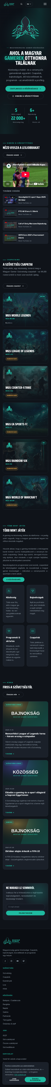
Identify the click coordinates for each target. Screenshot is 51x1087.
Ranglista (6, 1004)
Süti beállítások (9, 1047)
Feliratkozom (25, 913)
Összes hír (12, 694)
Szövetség (7, 973)
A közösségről (13, 579)
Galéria (5, 1012)
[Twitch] (23, 961)
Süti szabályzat (9, 1039)
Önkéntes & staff (9, 1024)
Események (7, 981)
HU (28, 4)
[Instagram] (11, 961)
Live (4, 985)
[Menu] (45, 4)
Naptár (5, 1008)
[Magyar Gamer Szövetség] (9, 4)
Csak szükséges (14, 1079)
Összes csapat (14, 286)
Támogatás (7, 1020)
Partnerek (7, 1016)
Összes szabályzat (10, 1043)
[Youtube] (17, 961)
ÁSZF (5, 1035)
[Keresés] (21, 4)
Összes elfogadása (35, 1079)
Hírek (5, 989)
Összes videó (13, 155)
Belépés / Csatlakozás (11, 1000)
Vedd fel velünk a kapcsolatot (14, 1059)
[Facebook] (5, 961)
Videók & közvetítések (27, 96)
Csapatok (6, 977)
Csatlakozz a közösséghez (24, 88)
